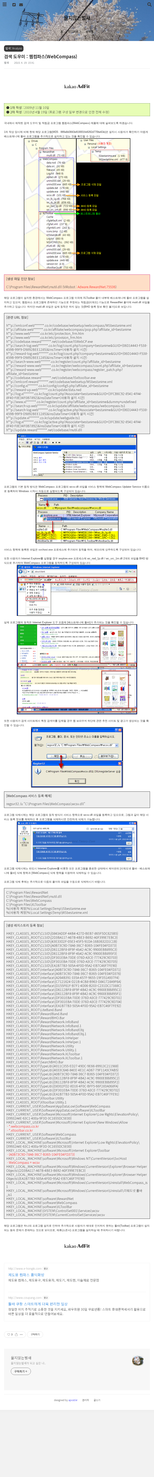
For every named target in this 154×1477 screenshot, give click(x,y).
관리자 (85, 1400)
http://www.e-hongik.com (25, 1268)
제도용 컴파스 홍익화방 (26, 1274)
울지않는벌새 (77, 17)
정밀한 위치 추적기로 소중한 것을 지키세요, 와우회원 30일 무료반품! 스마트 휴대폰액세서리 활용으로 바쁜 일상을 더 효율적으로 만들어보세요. (77, 1311)
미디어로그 (74, 32)
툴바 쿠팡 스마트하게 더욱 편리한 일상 (38, 1303)
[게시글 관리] (21, 1335)
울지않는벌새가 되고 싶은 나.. (28, 1363)
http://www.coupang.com (25, 1297)
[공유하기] (16, 1335)
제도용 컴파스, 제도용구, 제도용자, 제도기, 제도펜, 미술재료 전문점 (53, 1280)
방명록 (90, 32)
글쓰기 (97, 1400)
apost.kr (72, 1400)
